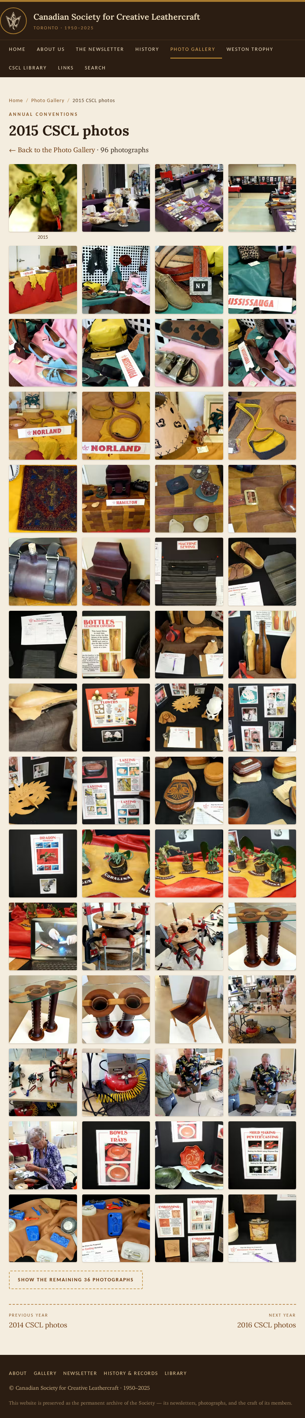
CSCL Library (28, 68)
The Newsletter (100, 49)
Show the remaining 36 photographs (76, 1280)
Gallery (45, 1373)
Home (17, 49)
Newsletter (80, 1373)
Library (176, 1373)
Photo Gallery (192, 49)
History (147, 49)
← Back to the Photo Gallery (52, 148)
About (18, 1373)
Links (66, 68)
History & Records (131, 1373)
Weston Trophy (250, 49)
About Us (51, 49)
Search (95, 68)
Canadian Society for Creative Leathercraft (116, 17)
